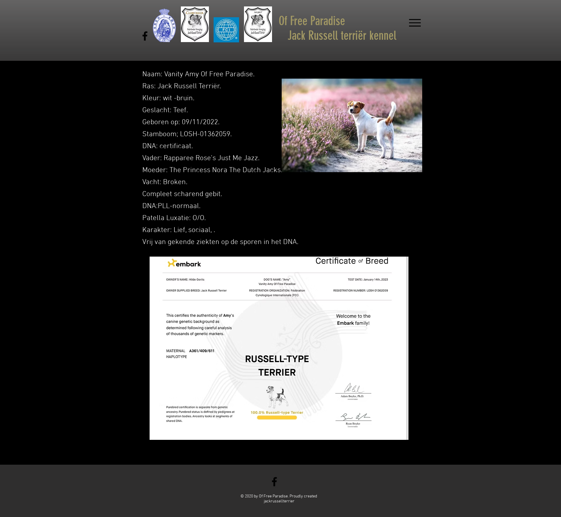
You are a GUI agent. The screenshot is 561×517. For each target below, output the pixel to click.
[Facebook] (145, 36)
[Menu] (415, 23)
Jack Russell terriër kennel (342, 35)
